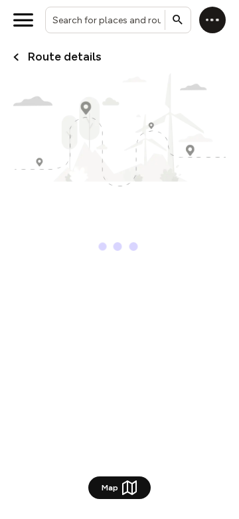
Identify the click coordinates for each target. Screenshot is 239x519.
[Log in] (212, 20)
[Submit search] (178, 20)
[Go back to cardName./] (16, 57)
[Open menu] (23, 20)
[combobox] (118, 20)
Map (110, 487)
